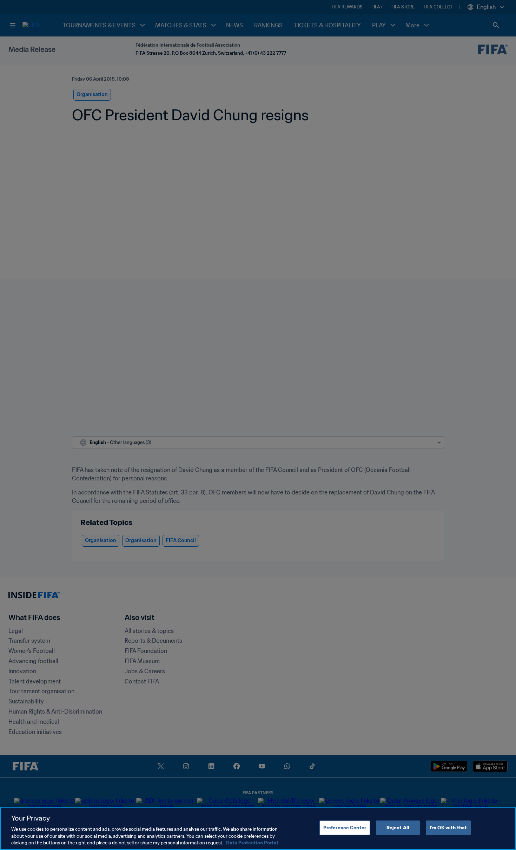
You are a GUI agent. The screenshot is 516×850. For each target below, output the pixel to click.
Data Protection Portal (252, 843)
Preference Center (344, 828)
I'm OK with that (448, 828)
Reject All (397, 828)
